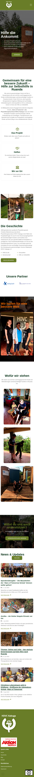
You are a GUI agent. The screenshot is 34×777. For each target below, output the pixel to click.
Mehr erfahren (17, 160)
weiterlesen (5, 595)
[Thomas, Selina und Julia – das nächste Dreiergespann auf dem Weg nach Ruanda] (17, 639)
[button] (3, 774)
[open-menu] (31, 5)
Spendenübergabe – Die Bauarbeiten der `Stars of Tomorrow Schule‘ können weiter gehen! (16, 583)
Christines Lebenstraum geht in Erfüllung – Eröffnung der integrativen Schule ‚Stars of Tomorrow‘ (16, 687)
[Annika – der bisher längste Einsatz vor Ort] (17, 606)
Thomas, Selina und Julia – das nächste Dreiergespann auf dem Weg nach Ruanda (17, 652)
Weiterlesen (17, 141)
